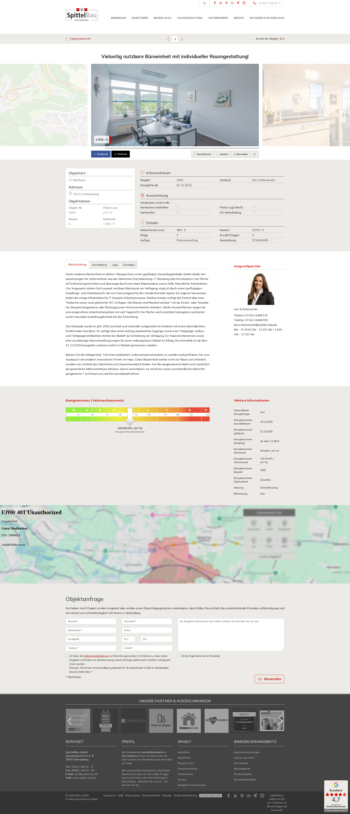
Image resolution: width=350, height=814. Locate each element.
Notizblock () (204, 154)
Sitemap (166, 795)
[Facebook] (214, 3)
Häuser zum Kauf (244, 757)
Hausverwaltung (190, 18)
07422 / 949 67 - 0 (82, 766)
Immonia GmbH (89, 799)
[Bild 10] (224, 148)
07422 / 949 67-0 (270, 3)
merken (223, 154)
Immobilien (118, 18)
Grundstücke (241, 763)
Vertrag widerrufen (210, 795)
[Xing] (238, 3)
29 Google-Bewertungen (336, 806)
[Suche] (204, 3)
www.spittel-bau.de (84, 777)
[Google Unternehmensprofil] (226, 3)
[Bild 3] (126, 148)
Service (239, 18)
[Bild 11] (238, 148)
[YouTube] (232, 3)
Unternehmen (218, 18)
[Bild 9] (210, 148)
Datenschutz (132, 795)
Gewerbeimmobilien (245, 779)
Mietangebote (242, 768)
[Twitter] (220, 3)
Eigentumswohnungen (247, 752)
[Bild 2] (112, 148)
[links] (168, 39)
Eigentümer (140, 18)
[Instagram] (244, 3)
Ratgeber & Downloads (267, 18)
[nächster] (280, 720)
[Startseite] (82, 14)
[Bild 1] (98, 148)
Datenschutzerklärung (96, 655)
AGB (120, 795)
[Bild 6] (168, 148)
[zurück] (70, 720)
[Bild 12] (252, 148)
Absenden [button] (272, 679)
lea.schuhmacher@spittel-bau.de (255, 325)
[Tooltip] (346, 810)
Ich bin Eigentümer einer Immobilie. (200, 655)
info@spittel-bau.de (86, 774)
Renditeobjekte (242, 774)
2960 (72, 212)
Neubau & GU (162, 18)
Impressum (110, 795)
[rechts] (181, 39)
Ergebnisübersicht (79, 38)
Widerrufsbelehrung (185, 795)
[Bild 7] (182, 148)
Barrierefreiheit (151, 795)
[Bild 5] (154, 148)
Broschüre (242, 154)
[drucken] (254, 154)
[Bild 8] (196, 148)
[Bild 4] (140, 148)
